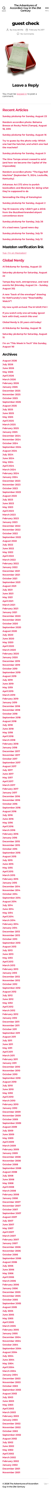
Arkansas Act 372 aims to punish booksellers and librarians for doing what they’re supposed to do (25, 188)
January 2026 (10, 387)
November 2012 (11, 980)
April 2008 (8, 1187)
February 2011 (10, 1059)
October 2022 (10, 533)
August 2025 (9, 405)
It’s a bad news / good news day (20, 227)
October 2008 (10, 1164)
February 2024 (10, 473)
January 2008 (10, 1198)
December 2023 (11, 481)
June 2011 (7, 1044)
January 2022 (10, 567)
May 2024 (7, 462)
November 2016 (11, 800)
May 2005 (7, 1318)
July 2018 (7, 725)
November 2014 (11, 890)
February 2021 (10, 608)
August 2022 (9, 541)
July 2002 (7, 1442)
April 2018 (7, 736)
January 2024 (10, 477)
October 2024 (10, 443)
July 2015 (7, 860)
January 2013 (9, 973)
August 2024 (9, 450)
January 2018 (9, 747)
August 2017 (9, 766)
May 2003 (7, 1404)
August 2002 (9, 1438)
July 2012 (7, 995)
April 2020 (8, 646)
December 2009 (11, 1112)
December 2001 (11, 1468)
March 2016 (8, 830)
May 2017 (7, 777)
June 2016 (7, 819)
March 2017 (8, 785)
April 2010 (7, 1096)
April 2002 (8, 1453)
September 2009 (11, 1123)
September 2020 (11, 627)
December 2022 (11, 526)
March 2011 (8, 1055)
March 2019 (8, 695)
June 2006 (8, 1269)
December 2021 (11, 571)
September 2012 (11, 988)
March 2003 (9, 1412)
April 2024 (8, 465)
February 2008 (10, 1194)
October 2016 (9, 804)
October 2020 (10, 623)
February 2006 (10, 1284)
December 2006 (11, 1247)
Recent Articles (15, 110)
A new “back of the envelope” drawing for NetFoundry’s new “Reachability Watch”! (24, 298)
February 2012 (10, 1014)
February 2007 (10, 1239)
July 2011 (7, 1040)
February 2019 (10, 698)
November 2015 (11, 845)
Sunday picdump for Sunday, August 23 (24, 116)
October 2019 (9, 668)
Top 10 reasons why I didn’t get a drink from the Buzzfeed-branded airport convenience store (24, 212)
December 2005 (11, 1292)
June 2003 (8, 1401)
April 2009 (8, 1142)
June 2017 (7, 773)
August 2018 (9, 721)
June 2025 (8, 413)
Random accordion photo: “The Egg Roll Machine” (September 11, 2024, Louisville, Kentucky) (25, 175)
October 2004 (10, 1344)
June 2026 (8, 368)
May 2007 (7, 1228)
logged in (22, 94)
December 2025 (11, 390)
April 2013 (7, 961)
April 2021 (7, 601)
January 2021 (9, 612)
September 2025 (11, 402)
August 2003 (9, 1393)
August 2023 (9, 496)
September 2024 (11, 447)
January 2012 (9, 1018)
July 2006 (7, 1266)
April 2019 (7, 691)
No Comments (27, 34)
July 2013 (7, 950)
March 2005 (9, 1326)
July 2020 (7, 635)
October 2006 (10, 1254)
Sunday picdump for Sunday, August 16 (24, 134)
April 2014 (7, 916)
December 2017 (11, 751)
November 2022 (11, 529)
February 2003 (10, 1416)
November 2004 (11, 1341)
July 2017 (7, 770)
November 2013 (11, 935)
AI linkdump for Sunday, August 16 (21, 328)
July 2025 (7, 409)
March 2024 (9, 469)
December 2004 (11, 1337)
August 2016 (9, 811)
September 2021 (11, 582)
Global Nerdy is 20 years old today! (21, 322)
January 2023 (10, 522)
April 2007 (8, 1232)
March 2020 (9, 650)
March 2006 (9, 1281)
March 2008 (9, 1190)
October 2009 (10, 1119)
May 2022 (7, 552)
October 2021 (9, 578)
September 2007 (11, 1213)
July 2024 (7, 454)
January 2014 (9, 927)
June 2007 (8, 1224)
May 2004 (7, 1363)
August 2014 (9, 901)
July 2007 (7, 1220)
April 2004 (8, 1367)
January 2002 (10, 1465)
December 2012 (11, 976)
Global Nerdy (13, 260)
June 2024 (8, 458)
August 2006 (9, 1262)
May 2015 (7, 867)
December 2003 (11, 1378)
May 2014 (7, 912)
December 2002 (11, 1423)
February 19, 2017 (36, 30)
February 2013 (10, 969)
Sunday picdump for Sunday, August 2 (24, 203)
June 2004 (8, 1359)
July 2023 (7, 499)
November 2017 (11, 755)
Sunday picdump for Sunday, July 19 (22, 233)
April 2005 (8, 1322)
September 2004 (11, 1348)
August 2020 (9, 631)
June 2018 (8, 728)
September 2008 (11, 1168)
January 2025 (10, 432)
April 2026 (8, 375)
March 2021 (8, 604)
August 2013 (9, 946)
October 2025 (10, 398)
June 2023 (8, 503)
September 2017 (11, 762)
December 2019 (11, 661)
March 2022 (9, 559)
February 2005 (10, 1329)
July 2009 (7, 1130)
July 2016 (7, 815)
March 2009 (9, 1145)
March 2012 (8, 1010)
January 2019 (9, 702)
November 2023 (11, 484)
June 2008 (8, 1179)
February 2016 (10, 834)
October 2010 (9, 1074)
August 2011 (9, 1036)
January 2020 (10, 657)
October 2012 (9, 984)
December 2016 (11, 796)
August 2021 (9, 586)
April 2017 (7, 781)
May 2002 (7, 1450)
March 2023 (9, 514)
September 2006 (11, 1258)
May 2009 (7, 1138)
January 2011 (9, 1063)
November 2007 (11, 1205)
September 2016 (11, 807)
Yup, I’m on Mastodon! (14, 253)
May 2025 (7, 417)
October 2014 (9, 894)
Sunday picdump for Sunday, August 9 (24, 153)
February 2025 (10, 428)
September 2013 (11, 942)
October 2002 (10, 1431)
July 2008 (7, 1175)
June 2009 (8, 1134)
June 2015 (7, 864)
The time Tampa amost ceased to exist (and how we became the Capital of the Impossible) (24, 162)
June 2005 (8, 1314)
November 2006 (11, 1250)
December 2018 (11, 706)
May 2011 (7, 1048)
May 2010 (7, 1093)
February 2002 (10, 1461)
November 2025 (11, 394)
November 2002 (11, 1427)
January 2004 (10, 1374)
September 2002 (11, 1435)
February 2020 (10, 653)
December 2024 (11, 435)
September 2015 (11, 852)
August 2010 (9, 1081)
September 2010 (11, 1078)
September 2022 (11, 537)
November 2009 (11, 1115)
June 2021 (7, 593)
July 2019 (7, 680)
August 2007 (9, 1217)
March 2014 (8, 920)
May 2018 (7, 732)
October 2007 (10, 1209)
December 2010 (11, 1066)
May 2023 (7, 507)
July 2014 (7, 905)
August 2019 (9, 676)
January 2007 (10, 1243)
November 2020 (11, 619)
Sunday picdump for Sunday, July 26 (22, 221)
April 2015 (7, 871)
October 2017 (9, 758)
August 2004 (9, 1352)
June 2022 (8, 548)
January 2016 (9, 837)
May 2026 (7, 372)
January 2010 (9, 1108)
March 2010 (8, 1100)
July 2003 (7, 1397)
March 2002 (9, 1457)
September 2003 (11, 1389)
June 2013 (7, 954)
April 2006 (8, 1277)
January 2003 (10, 1420)
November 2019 (11, 665)
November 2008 (11, 1160)
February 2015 (10, 879)
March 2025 (9, 424)
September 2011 (11, 1033)
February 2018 (10, 743)
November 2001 (11, 1472)
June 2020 (8, 638)
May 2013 (7, 958)
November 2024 (11, 439)
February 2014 (10, 924)
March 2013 (8, 965)
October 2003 (10, 1386)
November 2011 (11, 1025)
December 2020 (11, 616)
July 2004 (7, 1356)
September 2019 (11, 672)
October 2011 (9, 1029)
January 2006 (10, 1288)
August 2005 (9, 1307)
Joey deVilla (18, 30)
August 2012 (9, 991)
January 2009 (10, 1153)
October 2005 (10, 1299)
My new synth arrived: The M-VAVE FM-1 (24, 307)
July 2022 (7, 544)
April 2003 (8, 1408)
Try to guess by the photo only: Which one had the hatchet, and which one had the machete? (25, 144)
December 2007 (11, 1202)
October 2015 (9, 849)
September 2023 (11, 492)
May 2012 (7, 1003)
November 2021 (11, 574)
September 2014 (11, 897)
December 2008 (11, 1157)
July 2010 (7, 1085)
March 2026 (9, 379)
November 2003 (11, 1382)
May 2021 (7, 597)
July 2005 (7, 1311)
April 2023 (8, 511)
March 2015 (8, 875)
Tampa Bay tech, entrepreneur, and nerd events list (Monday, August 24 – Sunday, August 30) (25, 285)
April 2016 (7, 826)
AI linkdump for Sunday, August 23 (22, 266)
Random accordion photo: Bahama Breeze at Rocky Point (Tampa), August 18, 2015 (24, 125)
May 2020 (7, 642)
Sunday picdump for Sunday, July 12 (22, 239)
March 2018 (8, 740)
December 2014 (11, 886)
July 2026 (7, 364)
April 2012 (7, 1006)
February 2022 (10, 563)
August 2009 (9, 1127)
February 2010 (10, 1104)
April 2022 (8, 556)
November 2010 (11, 1070)
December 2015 (11, 841)
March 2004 (9, 1371)
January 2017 (9, 792)
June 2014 (8, 909)
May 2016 (7, 822)
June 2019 (7, 683)
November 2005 (11, 1296)
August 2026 (9, 360)
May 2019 (7, 687)
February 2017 (10, 789)
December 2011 (10, 1021)
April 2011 (7, 1051)
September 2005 (11, 1303)
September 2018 (11, 717)
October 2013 (9, 939)
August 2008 (9, 1172)
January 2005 (10, 1333)
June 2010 (8, 1089)
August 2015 (9, 856)
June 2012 (7, 999)
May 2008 (7, 1183)
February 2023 (10, 518)
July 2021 (7, 589)
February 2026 (10, 383)
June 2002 (8, 1446)
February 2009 (10, 1149)
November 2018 (11, 710)
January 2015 (9, 882)
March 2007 (9, 1235)
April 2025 (8, 420)
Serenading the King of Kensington (22, 197)
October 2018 (9, 713)
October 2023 (10, 488)
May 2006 (7, 1273)
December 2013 (11, 931)
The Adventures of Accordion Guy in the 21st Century (25, 8)
